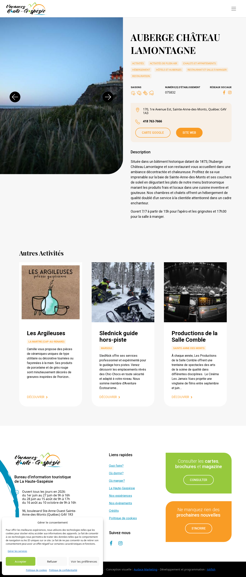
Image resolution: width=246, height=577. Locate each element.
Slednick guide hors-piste (118, 336)
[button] (15, 97)
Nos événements (120, 503)
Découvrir (35, 397)
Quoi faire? (116, 466)
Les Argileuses (46, 333)
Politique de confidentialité (63, 570)
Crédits (114, 511)
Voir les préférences (84, 561)
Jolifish (211, 569)
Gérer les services (17, 551)
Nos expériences (120, 496)
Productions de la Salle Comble (195, 336)
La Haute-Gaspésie (122, 488)
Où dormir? (116, 473)
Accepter (20, 561)
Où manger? (117, 481)
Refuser (52, 561)
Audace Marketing (145, 569)
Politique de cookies (36, 570)
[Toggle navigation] (234, 8)
